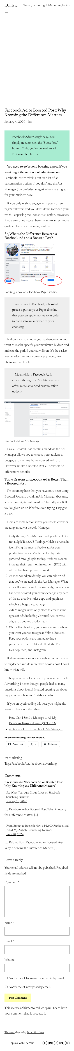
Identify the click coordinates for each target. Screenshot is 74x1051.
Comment (11, 882)
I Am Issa (10, 5)
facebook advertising (44, 763)
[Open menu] (6, 13)
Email (9, 941)
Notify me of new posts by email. (30, 987)
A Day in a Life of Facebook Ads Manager (36, 729)
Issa (30, 122)
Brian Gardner (35, 1032)
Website (9, 960)
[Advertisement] (37, 58)
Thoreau (9, 1032)
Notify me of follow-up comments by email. (36, 978)
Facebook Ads (20, 763)
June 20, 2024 (15, 834)
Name (9, 923)
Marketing (15, 758)
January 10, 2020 (16, 801)
